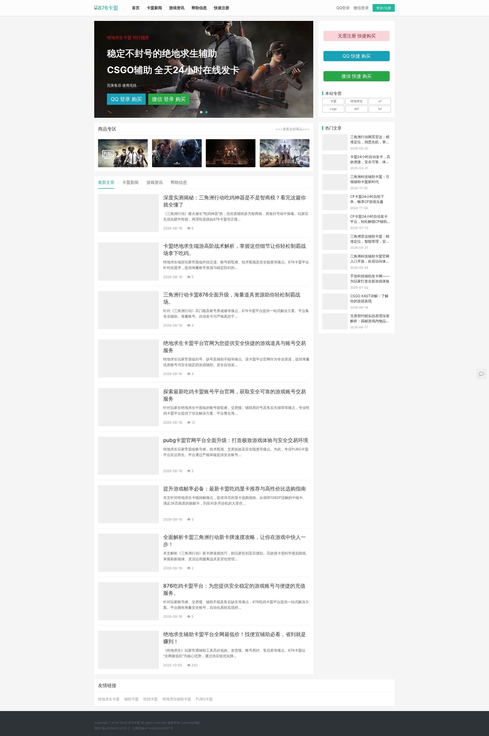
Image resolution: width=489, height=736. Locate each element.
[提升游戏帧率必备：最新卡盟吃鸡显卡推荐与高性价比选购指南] (128, 504)
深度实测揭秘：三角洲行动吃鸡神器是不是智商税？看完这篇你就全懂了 (234, 201)
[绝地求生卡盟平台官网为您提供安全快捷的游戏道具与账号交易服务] (128, 359)
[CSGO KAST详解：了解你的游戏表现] (335, 296)
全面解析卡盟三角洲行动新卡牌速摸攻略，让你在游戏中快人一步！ (234, 540)
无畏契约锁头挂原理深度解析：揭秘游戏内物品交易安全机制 (369, 321)
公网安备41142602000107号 (152, 728)
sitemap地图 (191, 723)
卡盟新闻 (154, 7)
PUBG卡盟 (204, 699)
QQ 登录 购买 (126, 99)
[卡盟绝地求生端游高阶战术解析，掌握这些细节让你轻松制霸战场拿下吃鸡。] (128, 261)
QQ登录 (343, 7)
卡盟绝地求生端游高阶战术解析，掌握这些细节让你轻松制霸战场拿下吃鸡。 (234, 249)
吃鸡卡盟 (150, 699)
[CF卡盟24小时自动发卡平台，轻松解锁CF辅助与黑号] (335, 217)
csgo (333, 109)
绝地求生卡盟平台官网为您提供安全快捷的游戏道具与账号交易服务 (234, 346)
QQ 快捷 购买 (357, 56)
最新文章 (106, 182)
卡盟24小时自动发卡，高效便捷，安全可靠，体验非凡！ (370, 161)
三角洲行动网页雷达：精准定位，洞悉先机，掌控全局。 (369, 142)
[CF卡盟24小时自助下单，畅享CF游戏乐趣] (335, 197)
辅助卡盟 (131, 699)
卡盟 (333, 101)
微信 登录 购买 (169, 99)
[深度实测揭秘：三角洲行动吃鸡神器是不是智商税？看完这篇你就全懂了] (128, 213)
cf (379, 101)
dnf (356, 109)
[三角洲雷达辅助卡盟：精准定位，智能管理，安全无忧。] (335, 237)
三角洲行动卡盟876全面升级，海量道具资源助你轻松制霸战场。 (231, 298)
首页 (136, 7)
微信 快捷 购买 (357, 76)
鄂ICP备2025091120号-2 (112, 728)
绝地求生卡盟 (108, 699)
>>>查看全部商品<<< (292, 129)
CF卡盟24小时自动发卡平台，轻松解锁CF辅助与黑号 (370, 221)
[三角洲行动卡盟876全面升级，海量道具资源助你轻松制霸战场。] (128, 310)
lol (380, 109)
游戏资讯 (176, 7)
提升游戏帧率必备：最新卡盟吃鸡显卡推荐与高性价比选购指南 (234, 489)
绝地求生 (356, 101)
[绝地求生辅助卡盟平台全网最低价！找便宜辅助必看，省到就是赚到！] (128, 650)
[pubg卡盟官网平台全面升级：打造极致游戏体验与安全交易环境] (128, 456)
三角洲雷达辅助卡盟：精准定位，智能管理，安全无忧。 (369, 241)
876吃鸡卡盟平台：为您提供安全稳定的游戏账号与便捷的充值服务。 (234, 589)
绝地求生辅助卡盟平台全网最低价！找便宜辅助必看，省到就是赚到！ (234, 637)
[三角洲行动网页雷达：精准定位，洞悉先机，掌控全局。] (335, 137)
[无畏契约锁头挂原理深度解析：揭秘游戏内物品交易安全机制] (335, 316)
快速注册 (221, 7)
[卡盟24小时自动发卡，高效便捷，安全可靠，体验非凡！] (335, 157)
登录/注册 (383, 8)
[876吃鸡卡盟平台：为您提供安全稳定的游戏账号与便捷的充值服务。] (128, 601)
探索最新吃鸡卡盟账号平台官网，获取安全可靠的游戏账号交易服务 (234, 395)
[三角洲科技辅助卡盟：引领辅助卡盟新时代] (335, 177)
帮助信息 (199, 7)
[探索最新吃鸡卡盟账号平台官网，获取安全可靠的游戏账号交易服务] (128, 407)
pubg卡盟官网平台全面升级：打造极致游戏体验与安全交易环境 (235, 440)
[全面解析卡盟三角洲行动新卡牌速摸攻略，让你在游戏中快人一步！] (128, 553)
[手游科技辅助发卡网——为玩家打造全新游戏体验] (335, 277)
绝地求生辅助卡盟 (176, 699)
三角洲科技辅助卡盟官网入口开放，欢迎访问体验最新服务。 (369, 261)
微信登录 (361, 7)
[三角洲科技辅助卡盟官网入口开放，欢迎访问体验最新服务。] (335, 257)
